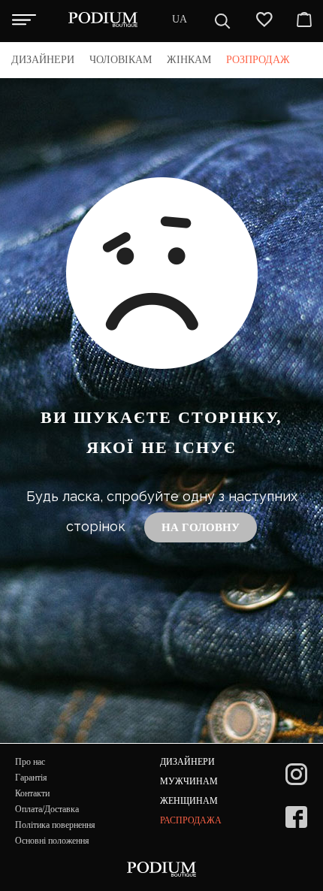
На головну (201, 527)
